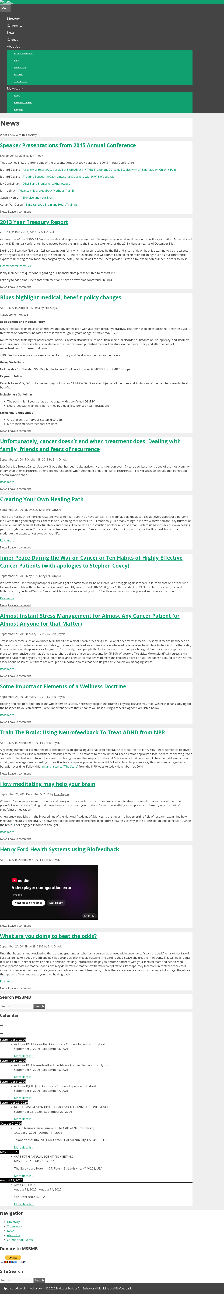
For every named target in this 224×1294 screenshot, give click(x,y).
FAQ (16, 60)
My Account (15, 88)
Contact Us (20, 81)
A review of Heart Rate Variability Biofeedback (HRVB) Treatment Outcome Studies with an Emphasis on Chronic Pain (99, 170)
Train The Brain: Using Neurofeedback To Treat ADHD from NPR (82, 732)
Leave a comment (19, 211)
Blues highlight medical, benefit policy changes (60, 297)
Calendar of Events (20, 1240)
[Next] (1, 1033)
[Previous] (1, 1025)
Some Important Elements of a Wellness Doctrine (63, 686)
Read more (7, 482)
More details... (24, 1056)
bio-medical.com (32, 1288)
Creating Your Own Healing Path (42, 499)
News (11, 32)
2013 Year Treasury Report (34, 222)
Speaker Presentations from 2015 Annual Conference (68, 145)
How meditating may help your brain (47, 783)
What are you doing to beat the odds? (48, 936)
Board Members (23, 53)
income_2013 (25, 266)
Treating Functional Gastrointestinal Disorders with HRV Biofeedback (68, 177)
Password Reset (23, 102)
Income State (8, 266)
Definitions (20, 67)
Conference (14, 25)
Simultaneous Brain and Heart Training (52, 204)
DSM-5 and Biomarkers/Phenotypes (46, 184)
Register (18, 109)
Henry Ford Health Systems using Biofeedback (59, 849)
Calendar (13, 39)
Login (17, 95)
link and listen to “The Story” (59, 766)
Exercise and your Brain (38, 197)
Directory (13, 18)
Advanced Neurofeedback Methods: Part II (46, 191)
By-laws (18, 74)
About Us (13, 46)
